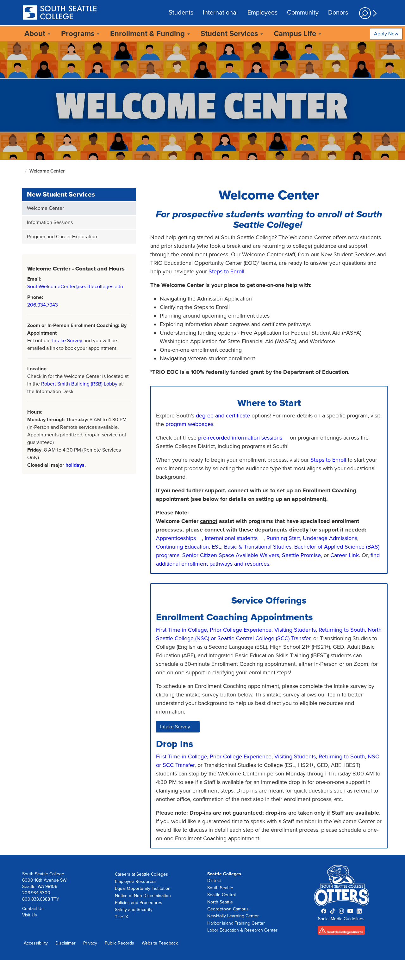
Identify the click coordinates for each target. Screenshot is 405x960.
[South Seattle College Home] (59, 13)
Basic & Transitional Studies (257, 546)
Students (181, 12)
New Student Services (61, 194)
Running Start (283, 538)
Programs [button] (78, 33)
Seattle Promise (301, 555)
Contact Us (33, 908)
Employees (262, 12)
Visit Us (29, 915)
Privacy (90, 943)
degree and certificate (223, 415)
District (214, 880)
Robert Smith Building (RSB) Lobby (79, 384)
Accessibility (36, 943)
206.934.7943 (42, 305)
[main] (202, 448)
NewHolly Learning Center (233, 916)
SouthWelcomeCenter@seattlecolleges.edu (75, 286)
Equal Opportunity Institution (143, 888)
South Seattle (220, 887)
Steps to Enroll (226, 271)
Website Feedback (160, 943)
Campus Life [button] (296, 33)
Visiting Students (295, 629)
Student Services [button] (230, 33)
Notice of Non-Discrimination (143, 895)
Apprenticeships (176, 538)
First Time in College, (182, 629)
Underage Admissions (330, 538)
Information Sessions (50, 222)
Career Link (344, 555)
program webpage (188, 424)
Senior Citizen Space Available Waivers (230, 555)
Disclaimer (65, 943)
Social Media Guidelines (341, 918)
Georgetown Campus (228, 909)
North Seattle (220, 902)
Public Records (119, 943)
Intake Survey (67, 340)
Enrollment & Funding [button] (148, 33)
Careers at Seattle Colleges (141, 874)
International (220, 12)
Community (303, 12)
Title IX (121, 917)
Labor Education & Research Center (242, 930)
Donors (338, 12)
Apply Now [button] (386, 34)
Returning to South (342, 629)
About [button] (35, 33)
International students (231, 538)
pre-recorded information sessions (240, 437)
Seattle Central (221, 894)
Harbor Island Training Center (236, 923)
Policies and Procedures (138, 902)
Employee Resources (136, 881)
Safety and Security (134, 909)
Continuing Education (182, 546)
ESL (216, 546)
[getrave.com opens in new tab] (341, 932)
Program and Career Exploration (62, 237)
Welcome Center (47, 171)
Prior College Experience (240, 629)
